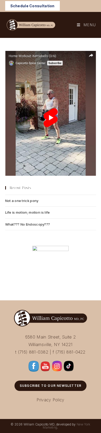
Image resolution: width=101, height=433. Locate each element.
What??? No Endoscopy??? (27, 224)
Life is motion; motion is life (27, 212)
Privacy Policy (50, 399)
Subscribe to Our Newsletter (50, 386)
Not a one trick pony (22, 201)
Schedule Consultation (32, 6)
